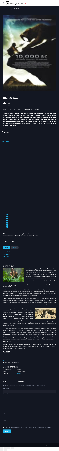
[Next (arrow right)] (5, 450)
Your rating (6, 388)
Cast (6, 247)
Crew (14, 247)
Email (5, 420)
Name (5, 413)
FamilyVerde (28, 109)
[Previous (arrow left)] (1, 450)
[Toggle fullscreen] (8, 448)
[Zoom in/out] (12, 448)
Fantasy (10, 9)
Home (4, 9)
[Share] (5, 448)
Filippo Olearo (5, 141)
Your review (6, 394)
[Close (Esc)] (1, 448)
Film (19, 109)
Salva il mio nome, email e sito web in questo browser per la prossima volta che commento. (28, 427)
